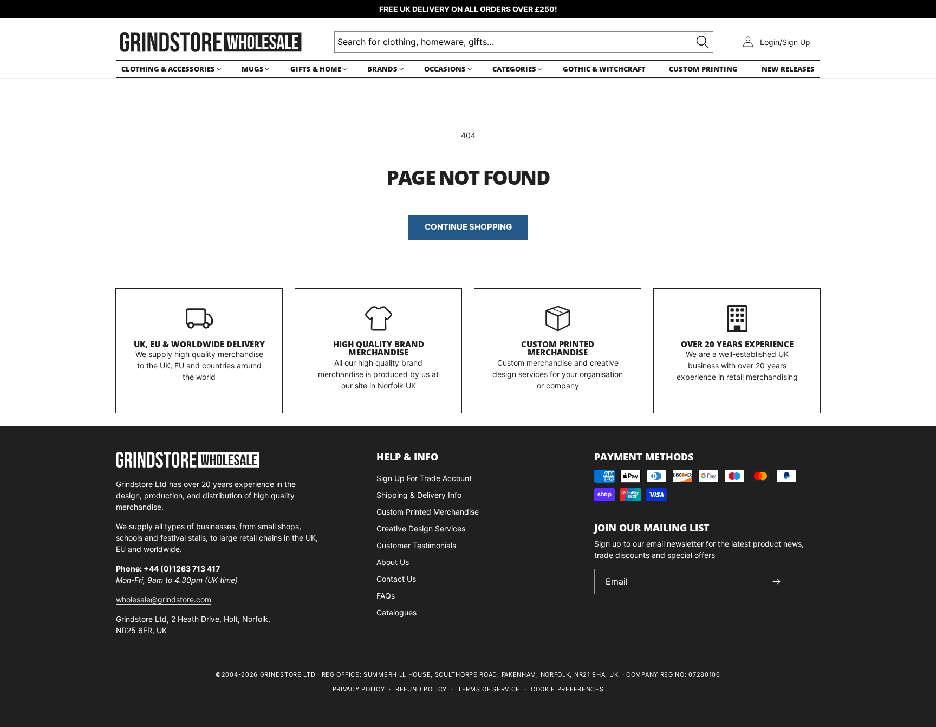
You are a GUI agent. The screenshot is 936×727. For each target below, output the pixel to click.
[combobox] (524, 42)
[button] (169, 69)
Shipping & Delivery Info (418, 494)
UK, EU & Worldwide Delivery (199, 344)
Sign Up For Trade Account (424, 478)
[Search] (703, 42)
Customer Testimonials (416, 545)
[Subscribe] (777, 581)
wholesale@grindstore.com (163, 599)
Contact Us (396, 578)
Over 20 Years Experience (737, 344)
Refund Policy (421, 689)
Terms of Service (489, 689)
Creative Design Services (420, 528)
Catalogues (396, 612)
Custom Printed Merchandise (557, 348)
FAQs (385, 595)
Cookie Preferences (567, 689)
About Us (392, 562)
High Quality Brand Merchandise (378, 348)
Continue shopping (468, 227)
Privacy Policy (359, 689)
